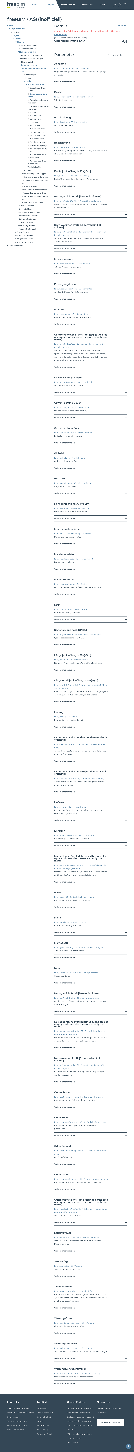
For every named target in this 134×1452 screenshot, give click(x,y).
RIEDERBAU (72, 1443)
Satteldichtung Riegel (38, 145)
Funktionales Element (28, 205)
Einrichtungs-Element (28, 45)
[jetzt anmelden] (120, 5)
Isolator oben (35, 115)
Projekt (50, 5)
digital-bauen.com (15, 1430)
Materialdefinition (16, 245)
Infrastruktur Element (28, 215)
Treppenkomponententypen (35, 193)
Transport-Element (27, 222)
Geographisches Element (29, 212)
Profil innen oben (37, 139)
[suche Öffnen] (125, 6)
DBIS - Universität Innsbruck (79, 1425)
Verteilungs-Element (27, 225)
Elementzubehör (28, 62)
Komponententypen (30, 65)
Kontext (16, 32)
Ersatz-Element (23, 232)
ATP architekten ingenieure (79, 1434)
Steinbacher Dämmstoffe (78, 1413)
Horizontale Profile (36, 84)
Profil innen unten (37, 142)
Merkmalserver (68, 5)
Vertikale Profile (34, 167)
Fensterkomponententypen (34, 173)
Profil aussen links (37, 129)
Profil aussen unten (38, 135)
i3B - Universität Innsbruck (79, 1421)
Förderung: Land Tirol (17, 1425)
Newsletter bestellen (110, 1422)
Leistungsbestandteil (28, 219)
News (34, 5)
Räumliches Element (25, 235)
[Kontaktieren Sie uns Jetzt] (114, 5)
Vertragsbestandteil (27, 229)
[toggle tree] (7, 25)
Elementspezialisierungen (32, 58)
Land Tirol (71, 1430)
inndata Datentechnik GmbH (80, 1408)
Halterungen (30, 74)
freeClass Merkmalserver (18, 1408)
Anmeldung (42, 1430)
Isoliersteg (34, 122)
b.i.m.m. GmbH (74, 1438)
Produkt (18, 38)
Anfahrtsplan (43, 1425)
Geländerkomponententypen (35, 177)
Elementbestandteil (27, 52)
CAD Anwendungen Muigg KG (80, 1417)
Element (20, 42)
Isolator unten (36, 119)
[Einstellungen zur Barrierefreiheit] (128, 1446)
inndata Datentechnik (17, 1421)
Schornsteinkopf (30, 186)
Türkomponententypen (33, 202)
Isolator (33, 112)
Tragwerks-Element (25, 239)
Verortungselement (25, 242)
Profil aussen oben (37, 132)
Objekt (16, 35)
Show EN (122, 25)
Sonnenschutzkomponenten (35, 189)
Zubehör (29, 170)
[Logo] (16, 4)
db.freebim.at (60, 34)
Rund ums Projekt (45, 1434)
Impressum (42, 1408)
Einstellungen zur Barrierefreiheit (45, 1415)
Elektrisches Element (27, 48)
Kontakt (40, 1421)
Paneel (28, 78)
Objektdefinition (18, 29)
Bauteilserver (87, 5)
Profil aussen (35, 125)
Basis (11, 25)
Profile (28, 81)
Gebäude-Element (26, 209)
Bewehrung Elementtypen (32, 55)
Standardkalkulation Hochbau (20, 1413)
